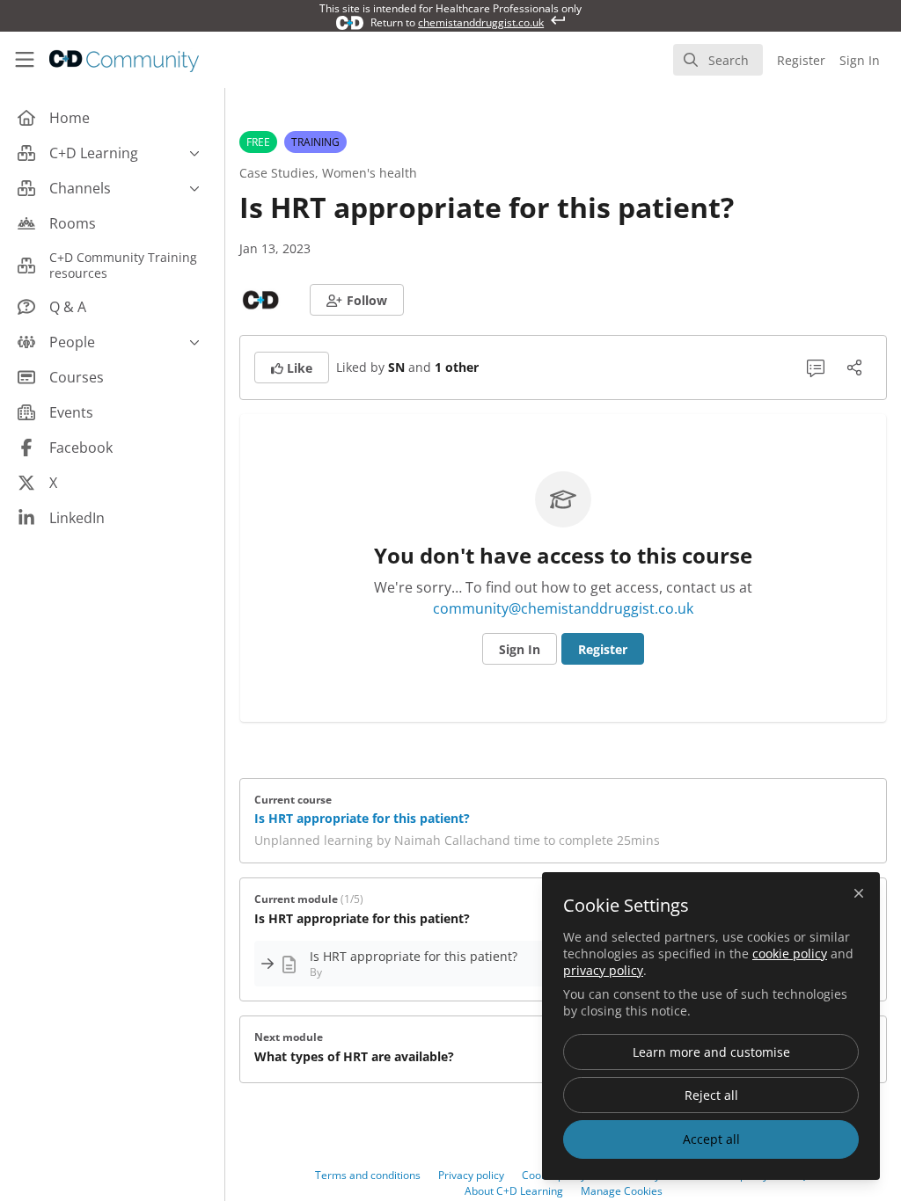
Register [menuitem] (801, 60)
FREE (258, 142)
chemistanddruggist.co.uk (481, 22)
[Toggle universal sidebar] (24, 59)
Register (602, 649)
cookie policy (789, 953)
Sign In (519, 649)
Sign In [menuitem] (859, 60)
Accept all (711, 1139)
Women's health (369, 172)
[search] (718, 60)
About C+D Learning (514, 1190)
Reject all (711, 1095)
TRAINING (315, 142)
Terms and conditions (368, 1175)
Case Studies (277, 172)
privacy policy (603, 970)
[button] (357, 300)
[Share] (854, 367)
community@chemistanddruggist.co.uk (563, 608)
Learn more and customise (711, 1052)
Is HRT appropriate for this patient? (362, 818)
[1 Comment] (815, 367)
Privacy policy (471, 1175)
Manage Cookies (622, 1190)
